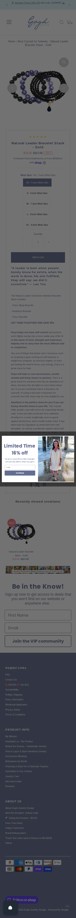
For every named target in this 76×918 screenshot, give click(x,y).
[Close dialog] (71, 438)
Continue (20, 473)
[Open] (10, 907)
